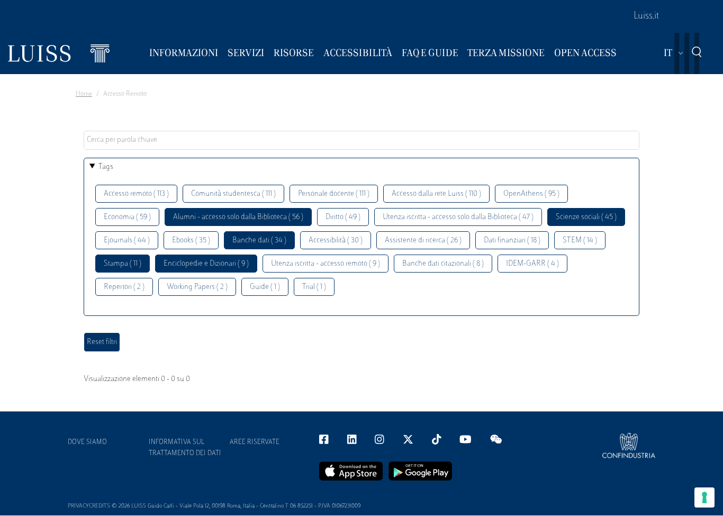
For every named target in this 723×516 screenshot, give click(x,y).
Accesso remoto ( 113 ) (136, 194)
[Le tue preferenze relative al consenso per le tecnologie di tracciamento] (704, 497)
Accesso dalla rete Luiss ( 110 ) (436, 194)
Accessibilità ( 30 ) (336, 241)
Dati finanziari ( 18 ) (512, 241)
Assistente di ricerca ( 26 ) (423, 241)
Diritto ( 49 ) (343, 217)
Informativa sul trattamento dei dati (185, 448)
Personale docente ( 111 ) (333, 194)
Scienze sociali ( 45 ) (586, 217)
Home (84, 94)
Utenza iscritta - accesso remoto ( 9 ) (325, 264)
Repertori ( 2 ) (124, 287)
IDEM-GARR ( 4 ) (532, 264)
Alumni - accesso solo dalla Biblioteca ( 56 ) (238, 217)
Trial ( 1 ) (314, 287)
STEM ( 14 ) (580, 241)
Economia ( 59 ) (127, 217)
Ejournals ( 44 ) (127, 241)
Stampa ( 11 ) (122, 264)
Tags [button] (105, 167)
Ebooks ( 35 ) (191, 241)
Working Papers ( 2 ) (197, 287)
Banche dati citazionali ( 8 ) (443, 264)
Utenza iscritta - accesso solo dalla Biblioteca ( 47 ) (458, 217)
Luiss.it (646, 16)
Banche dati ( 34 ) (259, 241)
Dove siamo (87, 442)
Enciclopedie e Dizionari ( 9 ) (206, 264)
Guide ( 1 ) (265, 287)
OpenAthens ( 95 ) (531, 194)
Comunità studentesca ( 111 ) (233, 194)
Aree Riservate (254, 442)
